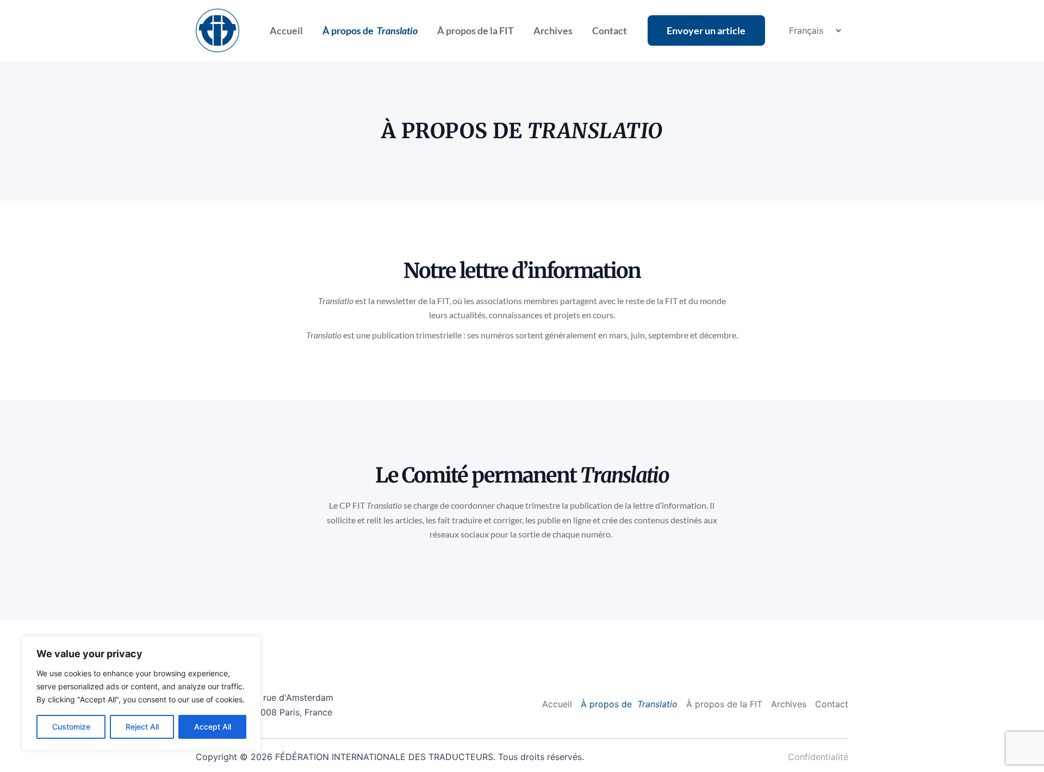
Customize (71, 726)
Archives (553, 30)
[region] (141, 693)
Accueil (286, 30)
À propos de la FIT (475, 30)
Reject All (142, 726)
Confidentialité (818, 756)
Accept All (212, 726)
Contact (609, 30)
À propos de (370, 30)
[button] (706, 30)
